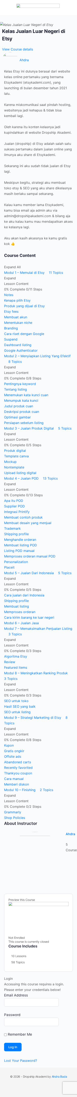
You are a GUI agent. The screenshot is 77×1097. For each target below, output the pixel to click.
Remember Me (19, 1034)
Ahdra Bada (59, 1076)
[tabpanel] (38, 158)
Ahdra (70, 834)
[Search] (69, 8)
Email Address (16, 995)
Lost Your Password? (20, 1060)
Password (12, 1015)
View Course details (18, 49)
